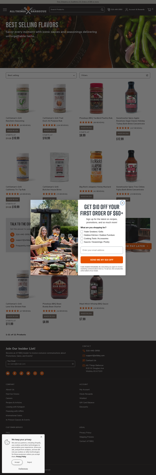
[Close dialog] (122, 203)
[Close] (42, 437)
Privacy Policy (21, 456)
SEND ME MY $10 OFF (101, 260)
